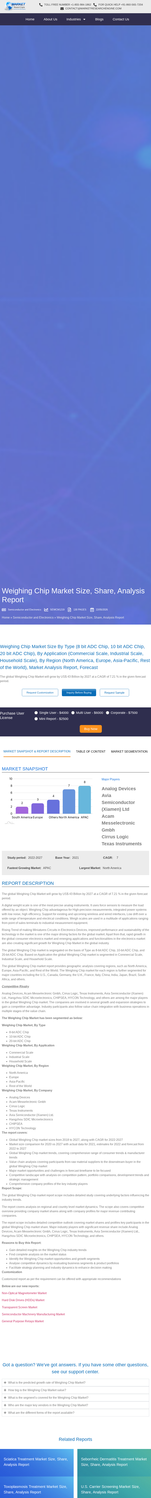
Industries (73, 19)
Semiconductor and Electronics (33, 617)
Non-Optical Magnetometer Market (24, 1293)
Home (30, 19)
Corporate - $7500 (124, 712)
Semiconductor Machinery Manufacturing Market (34, 1314)
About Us (50, 19)
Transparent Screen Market (20, 1307)
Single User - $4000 (54, 712)
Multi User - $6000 (89, 712)
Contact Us (121, 19)
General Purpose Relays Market (23, 1321)
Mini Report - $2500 (53, 718)
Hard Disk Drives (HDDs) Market (23, 1300)
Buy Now (90, 729)
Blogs (99, 19)
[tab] (37, 751)
